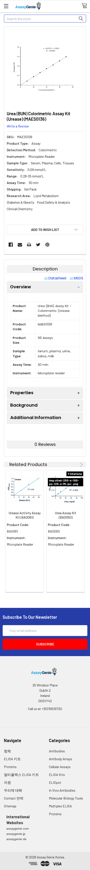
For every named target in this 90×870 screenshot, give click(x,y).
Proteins (10, 767)
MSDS (78, 278)
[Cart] (86, 6)
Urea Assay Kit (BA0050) (65, 515)
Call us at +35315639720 (45, 709)
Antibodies (57, 751)
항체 (7, 751)
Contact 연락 (13, 798)
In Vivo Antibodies (62, 790)
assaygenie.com (17, 828)
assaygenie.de (16, 839)
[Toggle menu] (6, 6)
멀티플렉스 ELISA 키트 (21, 774)
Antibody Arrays (60, 759)
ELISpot (55, 782)
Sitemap (10, 806)
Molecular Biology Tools (66, 798)
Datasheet (57, 278)
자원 (7, 782)
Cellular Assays (60, 767)
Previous (75, 464)
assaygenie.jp (15, 834)
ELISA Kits (57, 774)
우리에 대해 (13, 790)
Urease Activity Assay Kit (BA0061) (25, 515)
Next (80, 464)
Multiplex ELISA (60, 806)
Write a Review (18, 126)
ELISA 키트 (12, 759)
